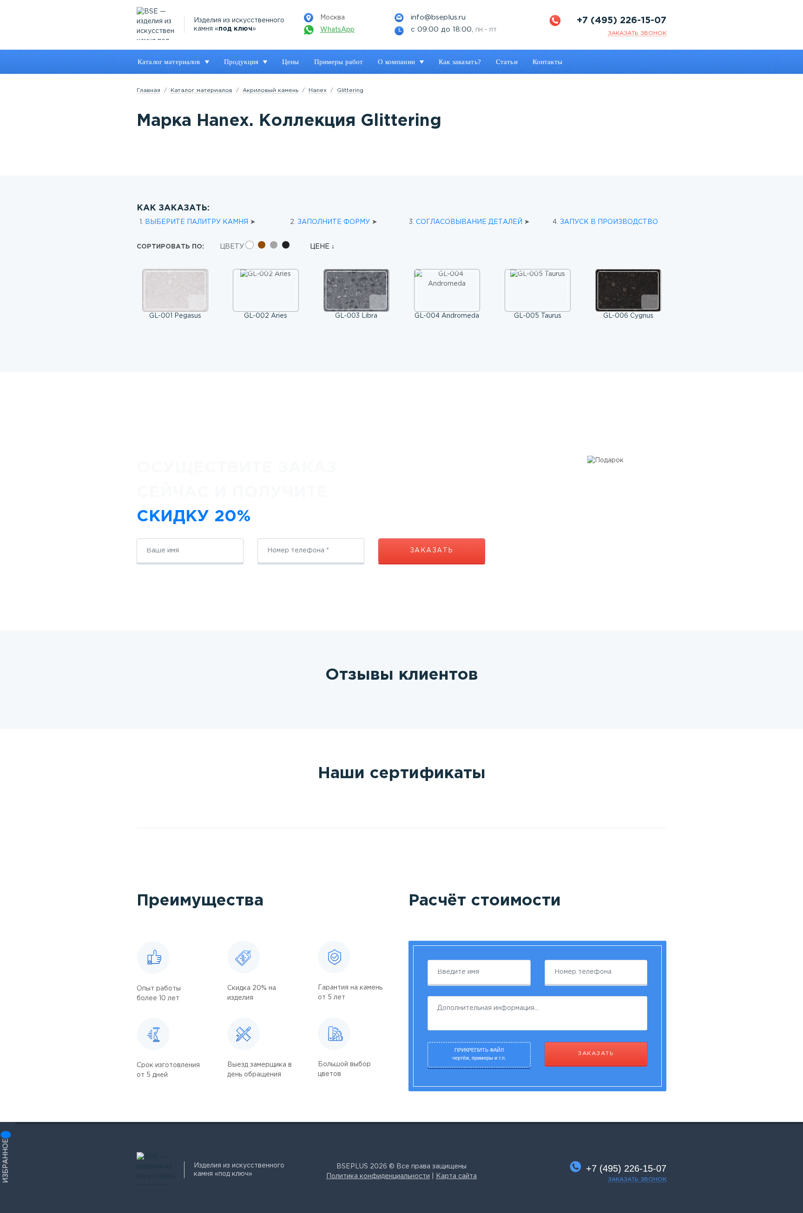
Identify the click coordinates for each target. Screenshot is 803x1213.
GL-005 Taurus (537, 316)
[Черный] (288, 246)
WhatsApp (337, 30)
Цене (320, 246)
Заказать (432, 550)
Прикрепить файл (479, 1054)
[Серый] (276, 246)
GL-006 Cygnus (628, 316)
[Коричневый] (264, 246)
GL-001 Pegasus (175, 316)
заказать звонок (637, 33)
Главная (148, 90)
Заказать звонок (637, 1179)
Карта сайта (456, 1176)
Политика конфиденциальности (378, 1176)
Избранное (6, 1161)
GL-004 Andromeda (447, 316)
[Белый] (252, 246)
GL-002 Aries (265, 316)
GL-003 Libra (356, 316)
